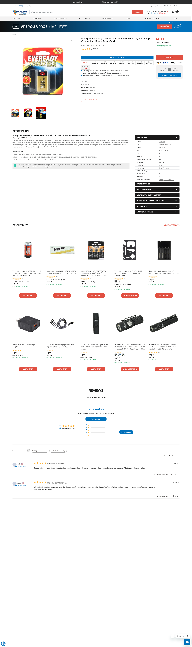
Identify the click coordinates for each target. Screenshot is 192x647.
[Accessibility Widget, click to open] (3, 644)
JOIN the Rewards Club (171, 6)
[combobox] (39, 451)
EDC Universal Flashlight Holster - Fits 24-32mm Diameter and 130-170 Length (94, 347)
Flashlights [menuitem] (59, 19)
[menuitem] (22, 6)
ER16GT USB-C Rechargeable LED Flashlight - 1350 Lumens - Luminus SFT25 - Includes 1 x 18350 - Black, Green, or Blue (129, 347)
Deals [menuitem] (16, 19)
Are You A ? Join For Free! (22, 6)
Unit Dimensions (144, 189)
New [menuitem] (176, 19)
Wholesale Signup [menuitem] (153, 19)
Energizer (90, 45)
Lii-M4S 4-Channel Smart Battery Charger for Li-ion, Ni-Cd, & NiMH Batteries (163, 272)
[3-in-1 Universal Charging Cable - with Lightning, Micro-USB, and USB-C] (62, 323)
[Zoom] (42, 70)
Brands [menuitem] (36, 19)
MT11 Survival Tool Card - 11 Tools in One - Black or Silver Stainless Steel (129, 273)
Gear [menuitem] (128, 19)
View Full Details (91, 99)
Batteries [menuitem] (83, 19)
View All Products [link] (172, 225)
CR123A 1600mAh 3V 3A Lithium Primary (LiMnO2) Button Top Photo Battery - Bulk (27, 273)
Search (137, 12)
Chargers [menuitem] (107, 19)
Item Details (142, 137)
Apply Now (164, 27)
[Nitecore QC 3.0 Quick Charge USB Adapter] (28, 323)
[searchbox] (19, 450)
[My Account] (173, 12)
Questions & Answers (96, 397)
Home (14, 35)
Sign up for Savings (156, 6)
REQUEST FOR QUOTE (169, 75)
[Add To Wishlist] (72, 40)
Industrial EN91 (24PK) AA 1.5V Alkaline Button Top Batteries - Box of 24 (61, 272)
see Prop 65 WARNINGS (166, 180)
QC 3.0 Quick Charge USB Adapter (25, 346)
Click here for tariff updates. (96, 2)
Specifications (143, 184)
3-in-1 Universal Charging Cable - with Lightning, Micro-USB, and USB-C (60, 346)
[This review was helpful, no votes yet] (173, 474)
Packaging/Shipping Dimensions (151, 201)
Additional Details (145, 212)
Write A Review (126, 432)
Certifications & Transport (149, 195)
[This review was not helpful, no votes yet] (177, 474)
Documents (142, 206)
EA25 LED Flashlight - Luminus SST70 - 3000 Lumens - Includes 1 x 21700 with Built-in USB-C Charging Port (163, 347)
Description (20, 131)
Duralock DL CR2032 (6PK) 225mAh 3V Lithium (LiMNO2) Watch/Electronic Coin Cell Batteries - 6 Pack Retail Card (95, 273)
